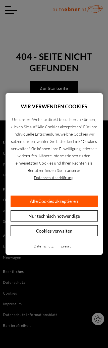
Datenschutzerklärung (53, 177)
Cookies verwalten (54, 231)
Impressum (66, 246)
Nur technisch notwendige (54, 216)
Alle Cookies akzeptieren (54, 201)
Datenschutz (43, 246)
